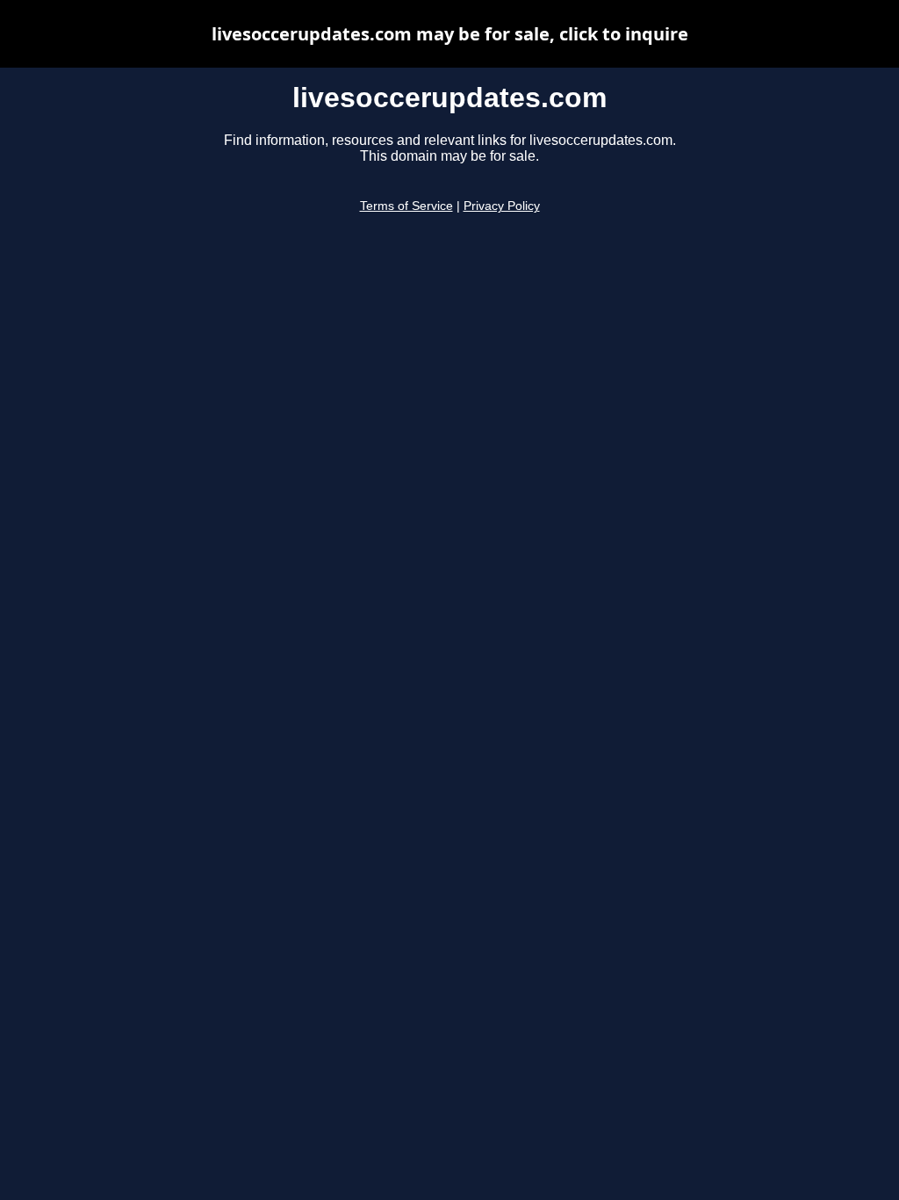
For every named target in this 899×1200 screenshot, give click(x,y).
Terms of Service (406, 206)
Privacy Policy (502, 206)
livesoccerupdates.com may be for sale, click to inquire (450, 34)
